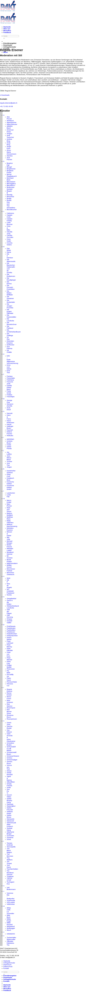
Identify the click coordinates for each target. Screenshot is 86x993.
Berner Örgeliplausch (12, 175)
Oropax (9, 619)
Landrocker (11, 493)
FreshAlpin (11, 397)
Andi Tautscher (10, 136)
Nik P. (8, 581)
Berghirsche (11, 169)
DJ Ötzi (8, 338)
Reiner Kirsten (9, 694)
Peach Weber (9, 638)
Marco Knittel (9, 501)
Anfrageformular (9, 47)
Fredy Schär (9, 392)
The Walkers (10, 859)
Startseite (7, 27)
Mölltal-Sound (9, 566)
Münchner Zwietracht (10, 573)
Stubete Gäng (9, 829)
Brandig (9, 195)
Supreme (10, 837)
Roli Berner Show (9, 711)
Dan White (9, 249)
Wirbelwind (11, 926)
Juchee (9, 461)
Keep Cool (9, 475)
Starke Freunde (10, 809)
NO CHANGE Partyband (10, 591)
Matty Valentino (10, 521)
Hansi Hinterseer (10, 421)
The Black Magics (9, 850)
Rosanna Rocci (10, 716)
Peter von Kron (9, 654)
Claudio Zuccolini (10, 236)
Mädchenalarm (12, 563)
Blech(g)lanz (11, 183)
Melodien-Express (10, 529)
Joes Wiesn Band (9, 458)
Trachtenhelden (12, 869)
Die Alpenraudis (11, 260)
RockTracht (11, 708)
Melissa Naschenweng (12, 525)
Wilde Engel (9, 920)
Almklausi (10, 121)
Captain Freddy (9, 220)
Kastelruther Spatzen (11, 471)
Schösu (9, 758)
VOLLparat (11, 902)
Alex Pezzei (9, 118)
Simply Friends (9, 785)
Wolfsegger (11, 928)
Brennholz (10, 196)
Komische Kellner (10, 483)
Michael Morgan (9, 542)
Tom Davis (9, 866)
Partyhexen (11, 632)
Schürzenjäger (12, 760)
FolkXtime (10, 380)
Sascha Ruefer (9, 727)
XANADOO (11, 934)
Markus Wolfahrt (10, 514)
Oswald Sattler (9, 622)
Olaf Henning (10, 616)
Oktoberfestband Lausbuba (13, 607)
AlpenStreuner (12, 124)
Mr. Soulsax (10, 557)
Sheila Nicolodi (10, 773)
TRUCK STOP (9, 879)
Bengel (9, 167)
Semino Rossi (9, 762)
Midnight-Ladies (10, 549)
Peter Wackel (9, 659)
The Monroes (10, 855)
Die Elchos (9, 283)
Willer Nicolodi (10, 923)
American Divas (10, 131)
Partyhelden (11, 630)
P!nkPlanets (11, 626)
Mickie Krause (9, 546)
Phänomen (11, 669)
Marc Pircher (9, 505)
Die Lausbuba (10, 320)
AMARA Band (9, 127)
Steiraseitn (10, 819)
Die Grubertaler (11, 301)
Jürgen (9, 467)
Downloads (7, 45)
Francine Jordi (10, 383)
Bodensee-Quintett (11, 188)
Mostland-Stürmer (10, 553)
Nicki (8, 578)
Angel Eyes (9, 147)
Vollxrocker (11, 904)
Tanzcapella (11, 847)
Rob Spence (9, 705)
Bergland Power (10, 171)
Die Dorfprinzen (11, 275)
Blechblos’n (11, 185)
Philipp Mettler (9, 666)
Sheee (9, 771)
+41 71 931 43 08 (12, 955)
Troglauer (10, 876)
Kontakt (6, 968)
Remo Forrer (9, 697)
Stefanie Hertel (10, 812)
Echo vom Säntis (9, 367)
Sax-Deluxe (9, 731)
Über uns (6, 29)
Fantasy (10, 376)
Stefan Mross (9, 816)
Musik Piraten (9, 560)
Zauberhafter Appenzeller (11, 938)
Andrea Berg (9, 140)
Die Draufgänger (11, 279)
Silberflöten (11, 782)
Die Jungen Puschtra (10, 306)
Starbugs (10, 804)
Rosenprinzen (12, 719)
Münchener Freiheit (11, 570)
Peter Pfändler (10, 649)
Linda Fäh (9, 496)
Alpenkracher (11, 122)
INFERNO (10, 439)
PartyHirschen (12, 634)
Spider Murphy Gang (9, 800)
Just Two (8, 464)
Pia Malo (8, 672)
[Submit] (4, 38)
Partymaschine (12, 635)
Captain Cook (9, 216)
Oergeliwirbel (11, 598)
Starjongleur (11, 806)
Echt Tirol (8, 371)
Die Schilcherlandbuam (14, 331)
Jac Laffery (9, 453)
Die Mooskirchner (12, 323)
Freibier (9, 395)
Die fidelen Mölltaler (10, 293)
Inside (9, 445)
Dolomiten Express (10, 342)
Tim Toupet (9, 862)
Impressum (7, 965)
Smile (9, 787)
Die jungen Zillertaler (10, 311)
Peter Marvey (9, 646)
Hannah (10, 413)
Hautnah (10, 430)
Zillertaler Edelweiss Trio (10, 943)
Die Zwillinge (10, 334)
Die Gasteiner (10, 297)
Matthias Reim (10, 518)
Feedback (7, 32)
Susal (9, 839)
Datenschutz (8, 966)
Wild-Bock (8, 916)
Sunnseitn (10, 836)
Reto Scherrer (10, 701)
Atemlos (10, 156)
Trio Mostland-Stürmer (10, 872)
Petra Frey (9, 662)
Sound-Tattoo (9, 796)
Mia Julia (8, 538)
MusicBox (7, 30)
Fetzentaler (11, 378)
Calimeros (10, 213)
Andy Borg (8, 144)
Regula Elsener (9, 690)
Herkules (10, 435)
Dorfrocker (10, 345)
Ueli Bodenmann (11, 888)
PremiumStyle (12, 682)
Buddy (9, 198)
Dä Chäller (9, 351)
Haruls (9, 424)
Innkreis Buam (9, 442)
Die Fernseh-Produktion (11, 287)
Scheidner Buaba (10, 744)
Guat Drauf (9, 408)
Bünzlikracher (12, 209)
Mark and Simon (9, 509)
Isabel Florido (9, 447)
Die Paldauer (10, 327)
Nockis (9, 595)
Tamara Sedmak (10, 844)
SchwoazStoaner (13, 756)
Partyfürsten (11, 628)
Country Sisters (9, 244)
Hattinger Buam (10, 427)
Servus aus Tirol (9, 767)
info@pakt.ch (10, 957)
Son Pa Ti (8, 791)
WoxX (9, 930)
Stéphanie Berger (10, 833)
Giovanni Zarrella (10, 405)
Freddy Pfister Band (9, 387)
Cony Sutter (9, 240)
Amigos (9, 133)
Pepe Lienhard (10, 642)
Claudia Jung (9, 233)
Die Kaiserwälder (11, 316)
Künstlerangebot (9, 43)
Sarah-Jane (9, 723)
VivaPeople (11, 900)
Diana (9, 252)
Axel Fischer (9, 158)
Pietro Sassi (9, 679)
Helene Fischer (9, 433)
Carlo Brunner (10, 223)
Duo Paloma (9, 347)
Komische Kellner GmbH (10, 487)
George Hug (9, 401)
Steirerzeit (10, 821)
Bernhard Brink (10, 179)
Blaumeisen (11, 182)
